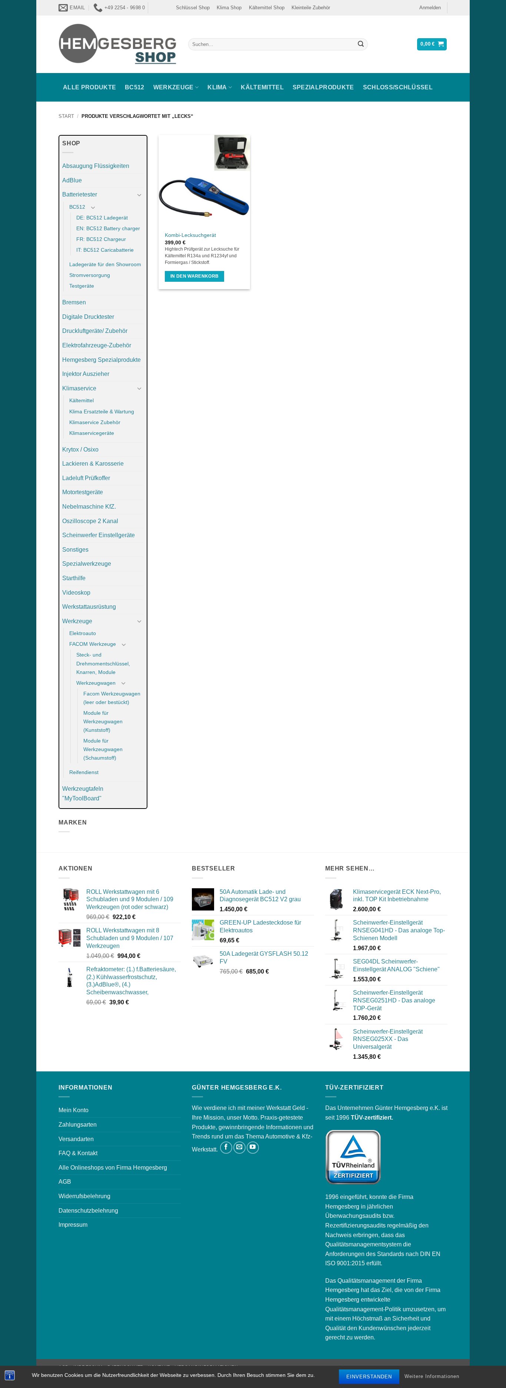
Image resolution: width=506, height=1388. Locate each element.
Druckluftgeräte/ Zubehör (94, 331)
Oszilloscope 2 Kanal (90, 521)
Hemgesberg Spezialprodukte (101, 360)
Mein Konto (74, 1110)
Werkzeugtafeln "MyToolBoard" (82, 794)
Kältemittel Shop (266, 7)
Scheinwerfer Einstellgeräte (98, 535)
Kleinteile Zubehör (311, 7)
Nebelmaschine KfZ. (89, 506)
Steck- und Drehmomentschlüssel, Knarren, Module (103, 663)
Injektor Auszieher (85, 374)
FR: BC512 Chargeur (101, 239)
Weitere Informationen (432, 1376)
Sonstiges (75, 549)
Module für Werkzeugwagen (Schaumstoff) (103, 749)
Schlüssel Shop (193, 7)
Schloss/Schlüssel (398, 87)
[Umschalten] (139, 194)
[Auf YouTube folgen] (253, 1147)
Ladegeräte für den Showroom (105, 264)
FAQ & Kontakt (78, 1153)
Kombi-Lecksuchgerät (190, 235)
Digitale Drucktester (88, 317)
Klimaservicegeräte (91, 433)
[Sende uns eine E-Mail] (239, 1147)
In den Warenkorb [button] (194, 276)
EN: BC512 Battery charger (108, 228)
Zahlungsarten (78, 1124)
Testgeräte (81, 286)
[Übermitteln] (360, 44)
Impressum (73, 1225)
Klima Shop (229, 7)
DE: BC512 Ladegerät (102, 218)
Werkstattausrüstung (89, 607)
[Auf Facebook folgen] (226, 1147)
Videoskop (76, 592)
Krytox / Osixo (80, 449)
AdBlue (72, 180)
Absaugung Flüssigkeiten (95, 166)
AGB (65, 1182)
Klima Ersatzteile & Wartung (101, 411)
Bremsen (74, 302)
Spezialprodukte (323, 87)
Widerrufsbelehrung (84, 1196)
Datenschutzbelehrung (88, 1210)
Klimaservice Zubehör (94, 422)
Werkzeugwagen (96, 683)
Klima (217, 87)
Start (66, 116)
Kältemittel (262, 87)
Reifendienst (84, 772)
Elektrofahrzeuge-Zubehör (96, 345)
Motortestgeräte (82, 492)
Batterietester (79, 194)
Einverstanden (369, 1376)
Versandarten (76, 1139)
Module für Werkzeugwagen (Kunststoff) (103, 721)
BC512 (134, 87)
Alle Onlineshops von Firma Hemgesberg (113, 1167)
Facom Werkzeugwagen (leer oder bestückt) (111, 698)
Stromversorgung (89, 275)
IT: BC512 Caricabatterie (105, 250)
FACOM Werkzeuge (92, 644)
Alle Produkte (89, 87)
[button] (430, 8)
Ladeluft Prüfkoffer (86, 478)
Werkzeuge (173, 87)
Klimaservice (79, 388)
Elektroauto (82, 633)
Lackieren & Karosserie (93, 463)
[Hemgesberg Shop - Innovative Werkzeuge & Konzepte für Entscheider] (118, 44)
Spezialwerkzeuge (86, 564)
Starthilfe (74, 578)
